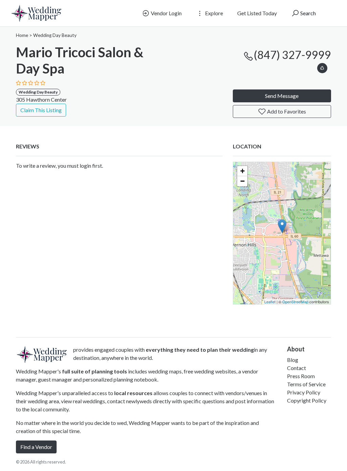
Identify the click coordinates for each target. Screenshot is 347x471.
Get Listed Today (257, 13)
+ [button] (242, 171)
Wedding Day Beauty (55, 35)
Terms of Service (306, 384)
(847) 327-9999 (292, 54)
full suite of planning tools (94, 371)
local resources (133, 393)
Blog (292, 359)
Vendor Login (166, 13)
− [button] (242, 181)
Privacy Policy (303, 392)
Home (22, 35)
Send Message (282, 96)
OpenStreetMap (295, 301)
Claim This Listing (41, 110)
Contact (296, 368)
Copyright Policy (306, 400)
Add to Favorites (286, 111)
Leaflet (269, 301)
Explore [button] (213, 13)
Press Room (301, 376)
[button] (322, 67)
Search (307, 13)
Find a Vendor (36, 447)
